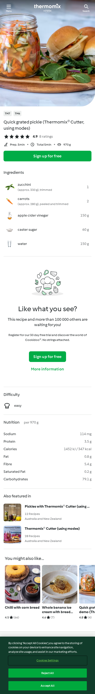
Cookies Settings (47, 660)
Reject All (47, 673)
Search (86, 11)
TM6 (17, 113)
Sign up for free (47, 156)
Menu (9, 11)
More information (47, 369)
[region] (47, 665)
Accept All (47, 685)
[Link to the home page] (47, 8)
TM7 (7, 113)
